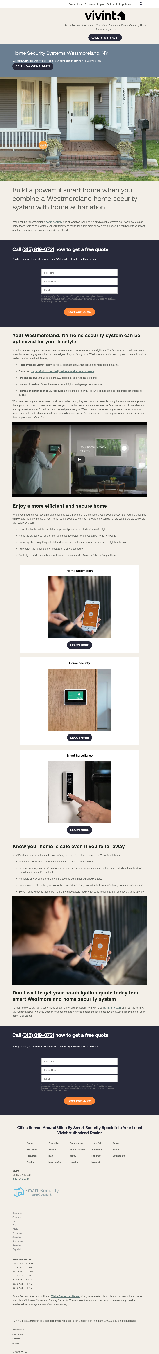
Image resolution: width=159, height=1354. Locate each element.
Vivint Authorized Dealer (65, 1296)
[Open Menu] (14, 4)
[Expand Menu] (54, 14)
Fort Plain (32, 1149)
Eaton (116, 1143)
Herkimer (96, 1155)
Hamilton (74, 1162)
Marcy (73, 1155)
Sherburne (96, 1149)
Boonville (53, 1143)
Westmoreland (77, 1149)
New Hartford (55, 1162)
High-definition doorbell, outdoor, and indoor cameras (62, 371)
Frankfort (32, 1155)
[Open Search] (141, 3)
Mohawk (95, 1162)
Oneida (30, 1162)
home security (54, 222)
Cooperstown (77, 1143)
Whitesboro (119, 1155)
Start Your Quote (79, 312)
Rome (30, 1143)
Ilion (50, 1155)
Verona (116, 1149)
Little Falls (97, 1143)
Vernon (52, 1149)
